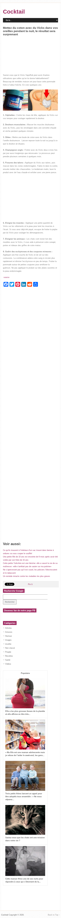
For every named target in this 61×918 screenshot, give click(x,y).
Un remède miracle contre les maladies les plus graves (26, 576)
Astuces (8, 632)
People (8, 652)
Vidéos (8, 664)
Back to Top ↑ (54, 915)
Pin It (30, 584)
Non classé (10, 648)
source (6, 277)
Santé (7, 660)
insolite (8, 644)
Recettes (9, 656)
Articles (8, 628)
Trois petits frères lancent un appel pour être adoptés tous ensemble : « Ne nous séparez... (23, 796)
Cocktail (14, 12)
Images (8, 640)
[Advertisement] (30, 60)
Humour (8, 636)
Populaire (25, 673)
